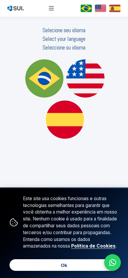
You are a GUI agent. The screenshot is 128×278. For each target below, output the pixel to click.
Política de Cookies (93, 246)
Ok (64, 265)
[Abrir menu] (51, 8)
